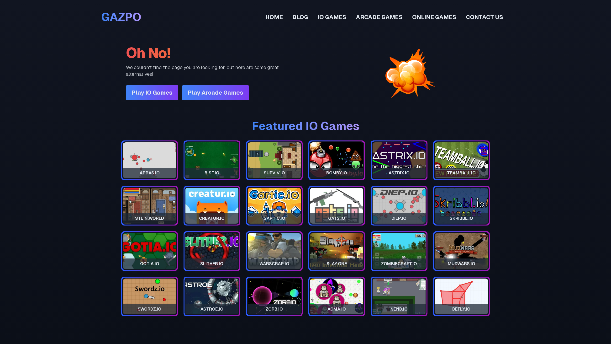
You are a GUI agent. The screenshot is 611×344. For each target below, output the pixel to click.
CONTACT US (484, 17)
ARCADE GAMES (379, 17)
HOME (274, 17)
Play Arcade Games (215, 92)
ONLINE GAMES (434, 17)
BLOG (300, 17)
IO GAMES (332, 17)
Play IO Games (152, 92)
